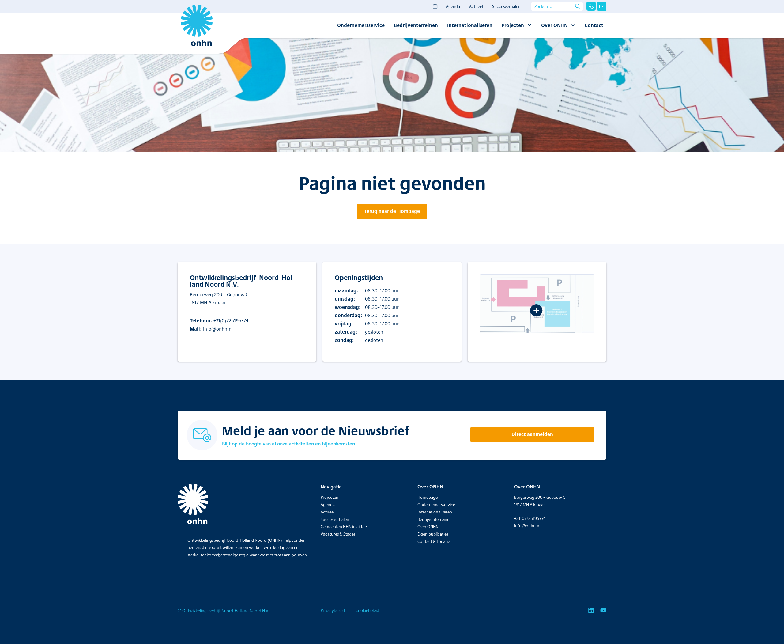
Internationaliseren (469, 25)
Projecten (513, 25)
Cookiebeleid (367, 610)
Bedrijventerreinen (416, 25)
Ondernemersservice (361, 25)
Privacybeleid (333, 610)
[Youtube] (603, 610)
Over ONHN (554, 25)
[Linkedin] (591, 610)
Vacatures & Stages (338, 534)
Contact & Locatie (433, 541)
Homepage (427, 497)
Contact (594, 25)
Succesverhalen (506, 6)
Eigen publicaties (432, 534)
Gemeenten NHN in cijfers (344, 527)
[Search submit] (578, 6)
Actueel (476, 6)
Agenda (453, 6)
